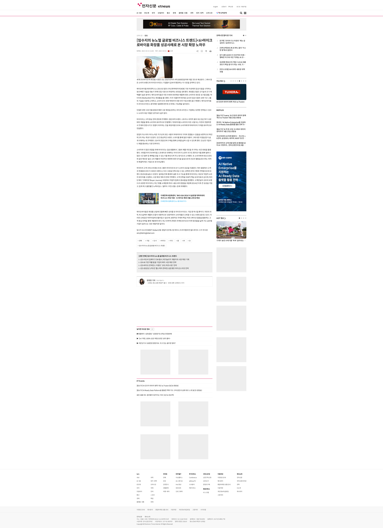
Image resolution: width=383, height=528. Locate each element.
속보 (138, 477)
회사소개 (147, 517)
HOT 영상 (221, 218)
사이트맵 (203, 510)
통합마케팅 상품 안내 (224, 484)
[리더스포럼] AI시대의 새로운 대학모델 (232, 70)
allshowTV (192, 481)
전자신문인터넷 (241, 481)
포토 (164, 481)
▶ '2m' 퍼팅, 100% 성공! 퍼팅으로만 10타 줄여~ (153, 338)
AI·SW (139, 13)
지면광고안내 (222, 477)
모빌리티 (161, 13)
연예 (164, 477)
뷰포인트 (178, 488)
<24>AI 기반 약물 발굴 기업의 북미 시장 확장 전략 (158, 262)
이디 (171, 241)
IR (184, 241)
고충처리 (220, 495)
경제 (174, 13)
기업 (147, 241)
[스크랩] (202, 51)
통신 (168, 13)
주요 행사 (220, 81)
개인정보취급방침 (223, 491)
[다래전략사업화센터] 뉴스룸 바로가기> (173, 201)
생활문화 (166, 488)
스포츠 (153, 495)
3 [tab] (235, 81)
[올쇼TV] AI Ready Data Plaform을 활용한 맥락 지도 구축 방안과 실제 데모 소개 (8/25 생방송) (169, 390)
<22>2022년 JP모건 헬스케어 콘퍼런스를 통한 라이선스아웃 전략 (164, 268)
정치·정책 (199, 13)
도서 (155, 241)
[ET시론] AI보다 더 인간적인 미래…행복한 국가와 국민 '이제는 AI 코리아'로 (233, 56)
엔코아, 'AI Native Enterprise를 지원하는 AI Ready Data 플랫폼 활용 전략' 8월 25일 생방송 (231, 124)
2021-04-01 (166, 51)
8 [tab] (245, 81)
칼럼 (146, 36)
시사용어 (192, 484)
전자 (153, 13)
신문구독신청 (207, 477)
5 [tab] (239, 81)
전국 (152, 491)
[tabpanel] (231, 56)
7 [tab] (243, 81)
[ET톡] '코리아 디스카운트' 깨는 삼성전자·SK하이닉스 (232, 42)
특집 (152, 498)
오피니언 (209, 13)
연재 (152, 502)
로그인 (238, 7)
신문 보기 (206, 481)
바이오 (163, 241)
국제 (152, 488)
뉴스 (138, 474)
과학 (191, 13)
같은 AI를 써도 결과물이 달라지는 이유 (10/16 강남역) (155, 395)
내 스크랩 (206, 492)
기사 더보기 (159, 280)
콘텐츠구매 (206, 484)
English (215, 7)
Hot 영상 (178, 484)
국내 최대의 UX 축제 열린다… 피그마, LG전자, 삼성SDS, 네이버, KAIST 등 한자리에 (231, 138)
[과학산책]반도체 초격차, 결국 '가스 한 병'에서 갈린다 (233, 49)
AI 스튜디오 (179, 481)
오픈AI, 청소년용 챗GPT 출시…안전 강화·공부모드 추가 (166, 283)
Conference (193, 477)
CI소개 (239, 488)
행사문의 (220, 481)
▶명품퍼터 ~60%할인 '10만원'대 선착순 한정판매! (154, 334)
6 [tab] (241, 81)
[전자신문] (154, 5)
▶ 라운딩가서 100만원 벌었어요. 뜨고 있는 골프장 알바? (156, 343)
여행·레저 (166, 491)
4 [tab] (237, 81)
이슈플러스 (179, 477)
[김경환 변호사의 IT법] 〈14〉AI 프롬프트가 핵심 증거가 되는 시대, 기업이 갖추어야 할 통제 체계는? (233, 63)
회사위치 (239, 491)
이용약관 (220, 488)
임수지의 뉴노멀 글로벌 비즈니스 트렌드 (152, 246)
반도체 (146, 13)
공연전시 (166, 484)
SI (190, 241)
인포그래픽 (179, 491)
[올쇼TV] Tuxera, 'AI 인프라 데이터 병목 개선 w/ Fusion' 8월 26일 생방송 (231, 116)
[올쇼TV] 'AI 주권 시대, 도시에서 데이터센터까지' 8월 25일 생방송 (231, 130)
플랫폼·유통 (183, 13)
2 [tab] (245, 35)
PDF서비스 (192, 488)
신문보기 (224, 7)
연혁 (238, 484)
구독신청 (230, 7)
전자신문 (239, 477)
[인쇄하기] (210, 51)
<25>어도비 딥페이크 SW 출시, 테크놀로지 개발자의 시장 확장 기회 (164, 259)
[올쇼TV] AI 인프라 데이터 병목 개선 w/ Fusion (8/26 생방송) (158, 386)
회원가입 (243, 7)
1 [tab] (243, 35)
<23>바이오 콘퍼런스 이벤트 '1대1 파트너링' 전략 (158, 265)
